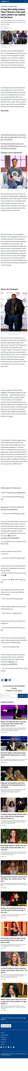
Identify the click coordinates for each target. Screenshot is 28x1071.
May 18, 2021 (4, 543)
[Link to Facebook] (1, 1047)
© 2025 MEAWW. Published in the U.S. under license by (12, 1017)
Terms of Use (3, 1041)
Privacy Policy (3, 1037)
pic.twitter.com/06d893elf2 (9, 664)
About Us (2, 1032)
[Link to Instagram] (3, 1047)
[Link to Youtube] (8, 1047)
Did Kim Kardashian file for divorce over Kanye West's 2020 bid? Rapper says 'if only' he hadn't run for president (13, 146)
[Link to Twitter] (6, 1047)
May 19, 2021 (21, 513)
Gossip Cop (22, 196)
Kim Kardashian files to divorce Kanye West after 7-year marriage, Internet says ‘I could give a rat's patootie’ (13, 137)
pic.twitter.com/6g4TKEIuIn (9, 509)
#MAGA (11, 662)
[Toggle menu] (25, 1)
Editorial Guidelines (5, 1035)
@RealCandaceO (6, 488)
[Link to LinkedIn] (14, 1047)
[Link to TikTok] (11, 1047)
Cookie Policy (3, 1039)
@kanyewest (17, 488)
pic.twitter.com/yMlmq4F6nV (16, 492)
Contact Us (3, 1044)
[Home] (5, 1)
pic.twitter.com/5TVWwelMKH (10, 538)
